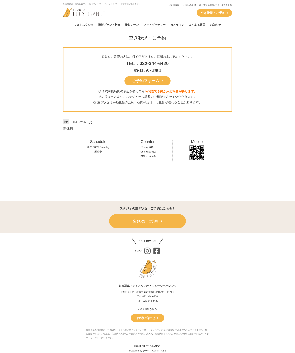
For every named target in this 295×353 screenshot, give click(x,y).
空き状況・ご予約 (214, 12)
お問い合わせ (189, 5)
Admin (155, 350)
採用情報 (174, 5)
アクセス (227, 5)
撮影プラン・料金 (109, 24)
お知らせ (215, 24)
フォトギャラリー (155, 24)
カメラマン (177, 24)
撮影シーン (132, 24)
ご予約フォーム (147, 81)
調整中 (98, 151)
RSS (163, 350)
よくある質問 (197, 24)
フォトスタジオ (83, 24)
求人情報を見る (148, 309)
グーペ (146, 350)
